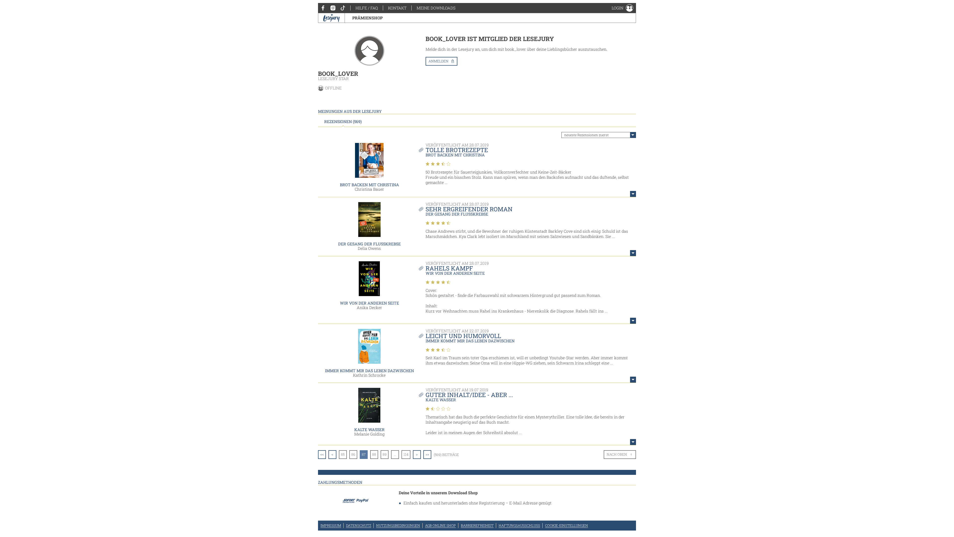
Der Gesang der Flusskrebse (369, 243)
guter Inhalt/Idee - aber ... (469, 395)
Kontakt (397, 7)
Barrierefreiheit (477, 525)
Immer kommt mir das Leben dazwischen (369, 370)
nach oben (617, 454)
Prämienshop (367, 17)
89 (385, 454)
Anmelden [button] (438, 61)
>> (427, 454)
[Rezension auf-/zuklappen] (633, 194)
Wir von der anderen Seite (369, 303)
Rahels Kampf (449, 268)
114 (405, 454)
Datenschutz (358, 525)
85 (343, 454)
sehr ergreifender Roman (469, 209)
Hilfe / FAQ (367, 7)
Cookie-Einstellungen (566, 525)
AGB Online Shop (440, 525)
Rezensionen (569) (343, 121)
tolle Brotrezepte (457, 150)
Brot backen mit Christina (369, 184)
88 (374, 454)
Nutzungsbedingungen (398, 525)
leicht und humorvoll (463, 336)
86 (353, 454)
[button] (622, 8)
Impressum (330, 525)
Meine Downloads (436, 7)
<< (322, 454)
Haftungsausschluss (519, 525)
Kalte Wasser (369, 429)
